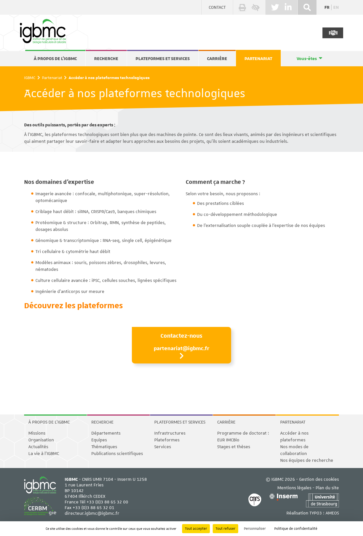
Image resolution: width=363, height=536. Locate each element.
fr (327, 7)
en (336, 7)
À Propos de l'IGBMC (55, 58)
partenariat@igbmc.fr (181, 348)
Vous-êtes (307, 58)
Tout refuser (225, 528)
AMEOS (332, 513)
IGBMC (29, 77)
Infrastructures (169, 433)
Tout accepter (196, 528)
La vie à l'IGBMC (43, 453)
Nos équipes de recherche (306, 460)
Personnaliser (255, 528)
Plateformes (167, 440)
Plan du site (327, 488)
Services (162, 447)
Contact (217, 7)
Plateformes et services (163, 58)
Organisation (41, 440)
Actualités (38, 447)
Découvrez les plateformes (73, 305)
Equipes (99, 440)
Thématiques (104, 447)
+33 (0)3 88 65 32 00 (107, 502)
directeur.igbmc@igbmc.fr (92, 513)
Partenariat (258, 58)
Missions (36, 433)
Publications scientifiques (117, 453)
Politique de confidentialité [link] (295, 528)
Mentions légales (294, 488)
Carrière (217, 58)
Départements (106, 433)
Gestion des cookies (319, 479)
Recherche (106, 58)
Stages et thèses (233, 447)
